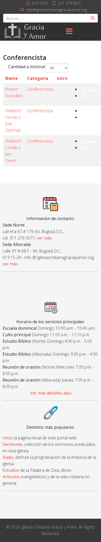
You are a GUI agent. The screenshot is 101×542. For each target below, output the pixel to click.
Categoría (37, 78)
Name (11, 78)
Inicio (8, 438)
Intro (62, 78)
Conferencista (40, 89)
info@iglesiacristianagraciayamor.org (56, 9)
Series (87, 96)
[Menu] (69, 32)
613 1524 (39, 3)
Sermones (90, 89)
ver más (44, 238)
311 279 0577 (69, 3)
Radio (8, 457)
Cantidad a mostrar (27, 66)
